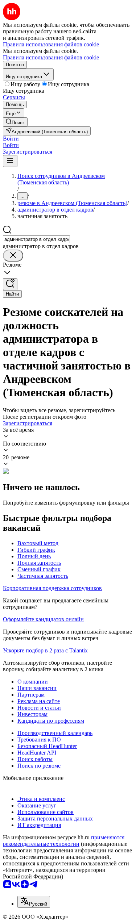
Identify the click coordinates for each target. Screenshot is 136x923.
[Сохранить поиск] (10, 284)
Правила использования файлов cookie (51, 57)
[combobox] (36, 239)
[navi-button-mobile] (10, 161)
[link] (15, 121)
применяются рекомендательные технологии (63, 840)
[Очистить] (13, 256)
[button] (11, 138)
